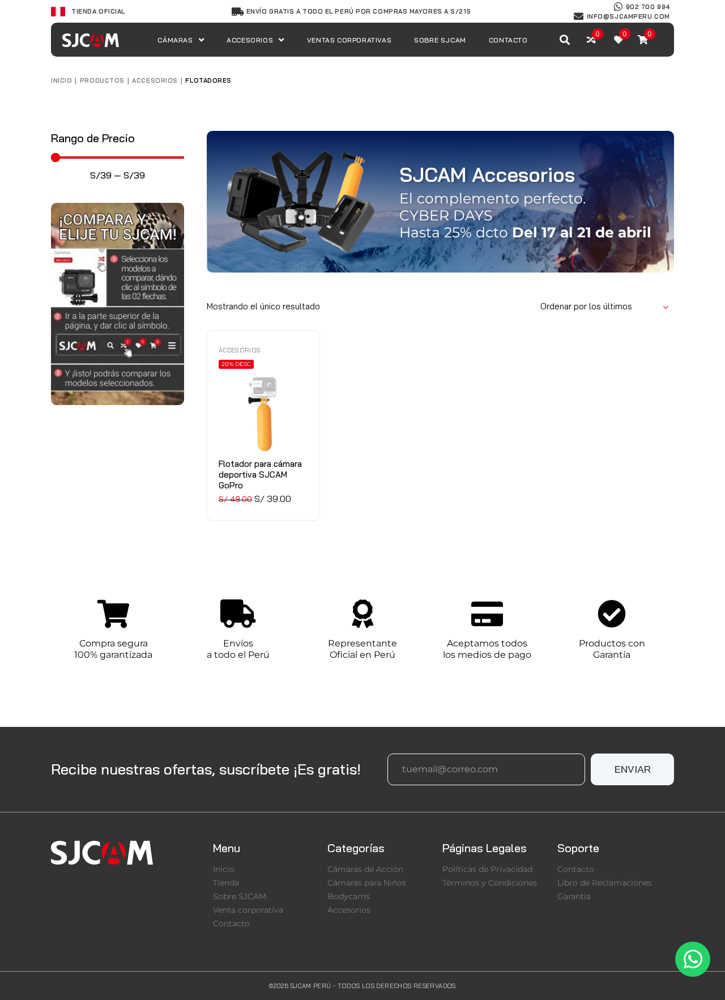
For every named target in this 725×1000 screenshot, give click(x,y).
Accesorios (155, 80)
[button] (632, 769)
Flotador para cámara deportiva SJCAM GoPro (260, 474)
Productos (102, 80)
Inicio (61, 80)
